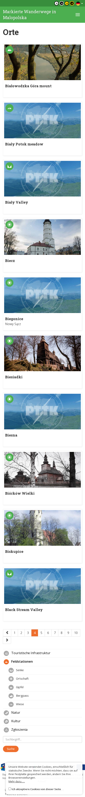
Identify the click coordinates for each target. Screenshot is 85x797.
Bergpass (22, 695)
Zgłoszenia (18, 729)
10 (76, 633)
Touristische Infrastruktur (30, 653)
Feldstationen (21, 661)
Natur (15, 712)
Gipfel (19, 687)
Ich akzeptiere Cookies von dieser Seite (36, 789)
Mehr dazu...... (16, 781)
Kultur (15, 721)
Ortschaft (22, 678)
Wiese (19, 704)
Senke (19, 670)
